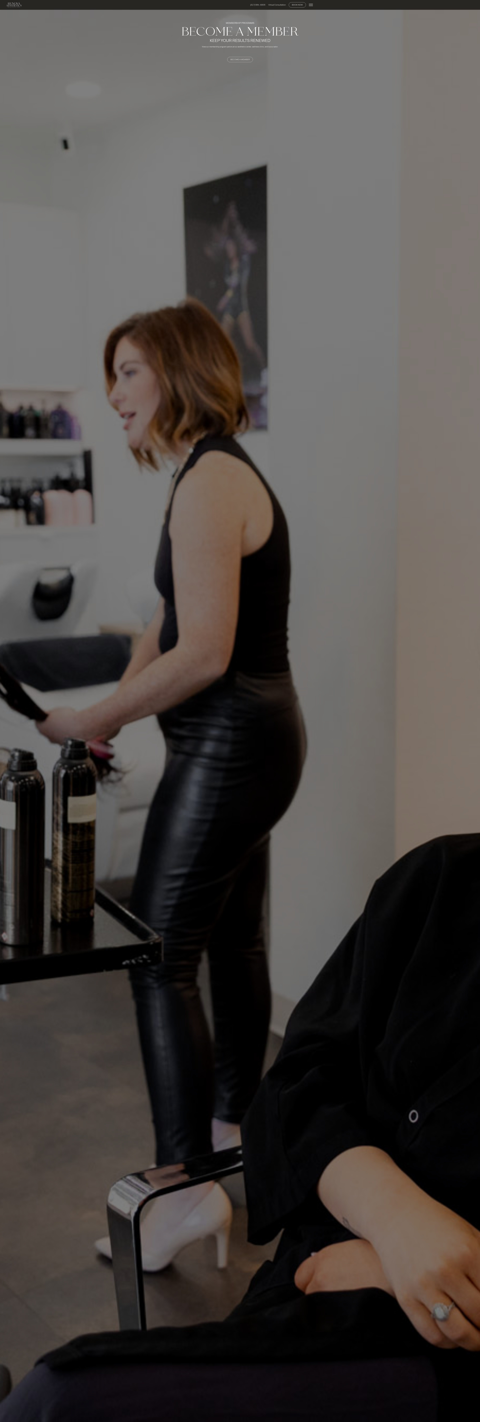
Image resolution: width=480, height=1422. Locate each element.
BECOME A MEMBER (240, 59)
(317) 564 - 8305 (257, 5)
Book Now (297, 5)
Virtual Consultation (277, 5)
